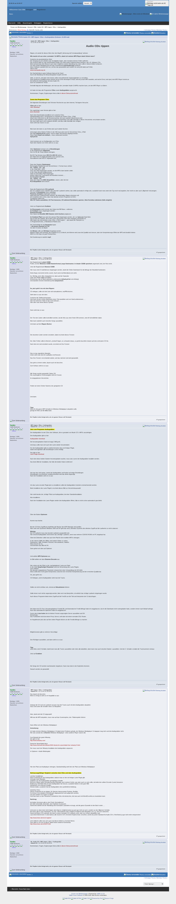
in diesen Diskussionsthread (69, 93)
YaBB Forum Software (76, 895)
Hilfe (19, 23)
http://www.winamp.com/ (37, 740)
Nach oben (26, 889)
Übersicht (11, 23)
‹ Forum (20, 889)
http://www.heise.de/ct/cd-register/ (40, 818)
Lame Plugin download (37, 454)
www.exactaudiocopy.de (37, 70)
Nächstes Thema (162, 30)
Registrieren (41, 10)
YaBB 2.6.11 (100, 893)
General (30, 27)
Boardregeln (27, 23)
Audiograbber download (37, 438)
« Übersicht (14, 889)
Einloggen (29, 10)
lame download (34, 112)
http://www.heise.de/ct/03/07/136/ (40, 824)
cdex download (35, 107)
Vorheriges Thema (150, 30)
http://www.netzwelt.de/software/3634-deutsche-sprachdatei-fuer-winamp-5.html (55, 745)
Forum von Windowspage (18, 27)
